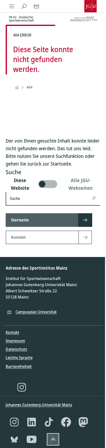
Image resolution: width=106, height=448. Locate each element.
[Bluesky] (14, 439)
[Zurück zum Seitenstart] (53, 439)
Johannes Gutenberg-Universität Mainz (39, 404)
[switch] (53, 184)
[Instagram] (22, 387)
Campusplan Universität (36, 312)
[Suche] (24, 6)
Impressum (15, 340)
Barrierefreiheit (19, 366)
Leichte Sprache (19, 357)
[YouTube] (31, 439)
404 (30, 87)
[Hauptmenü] (12, 6)
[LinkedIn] (31, 422)
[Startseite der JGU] (90, 6)
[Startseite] (17, 87)
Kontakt (12, 332)
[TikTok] (49, 422)
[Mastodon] (83, 422)
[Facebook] (66, 422)
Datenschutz (16, 349)
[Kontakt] (36, 6)
